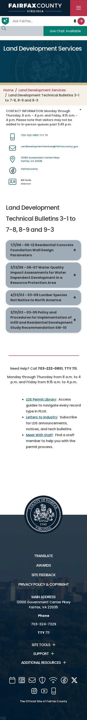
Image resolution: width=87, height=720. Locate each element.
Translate (43, 555)
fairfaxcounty (29, 169)
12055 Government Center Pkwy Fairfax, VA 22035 (40, 159)
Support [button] (41, 653)
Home (8, 90)
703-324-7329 (43, 624)
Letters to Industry (41, 417)
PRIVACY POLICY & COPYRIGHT (43, 584)
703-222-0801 (30, 135)
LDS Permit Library (41, 399)
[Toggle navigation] (78, 8)
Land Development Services (42, 90)
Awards (43, 565)
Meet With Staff (39, 435)
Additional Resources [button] (41, 662)
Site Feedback (43, 574)
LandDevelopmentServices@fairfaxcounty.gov (49, 146)
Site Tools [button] (41, 644)
